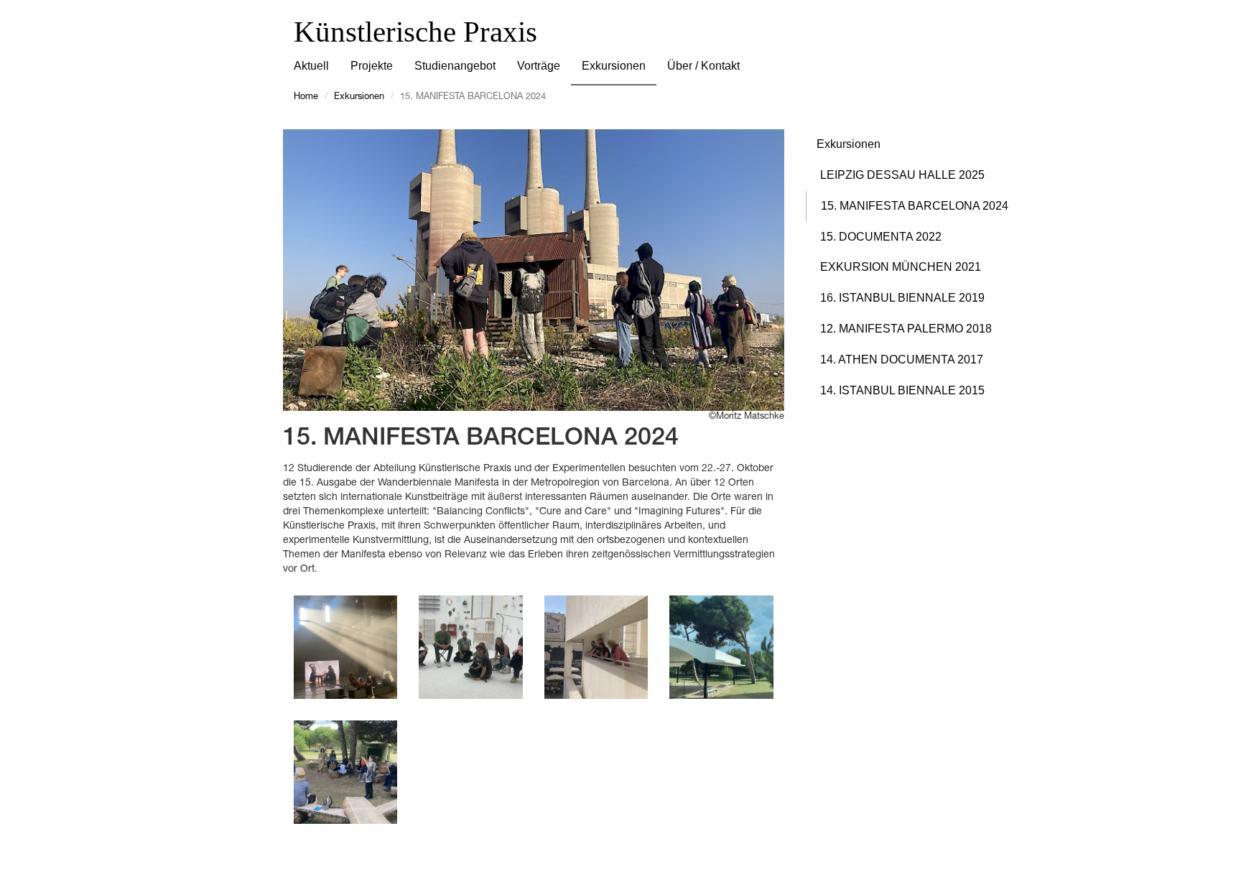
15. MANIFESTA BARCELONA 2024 (914, 206)
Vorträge (538, 66)
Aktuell (311, 66)
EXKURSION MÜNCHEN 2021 (900, 267)
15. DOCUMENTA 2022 (881, 237)
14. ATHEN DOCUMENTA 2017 (901, 359)
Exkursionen (614, 66)
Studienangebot (455, 66)
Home (306, 97)
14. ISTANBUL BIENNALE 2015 (902, 390)
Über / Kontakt (703, 66)
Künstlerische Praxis (415, 31)
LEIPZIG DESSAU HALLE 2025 (902, 175)
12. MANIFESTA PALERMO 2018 (906, 329)
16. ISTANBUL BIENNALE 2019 (902, 298)
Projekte (371, 66)
